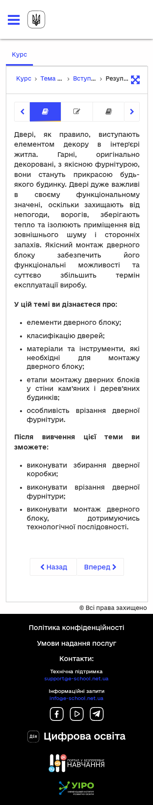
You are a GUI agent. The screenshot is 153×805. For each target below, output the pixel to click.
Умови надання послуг (77, 643)
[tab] (45, 112)
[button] (14, 20)
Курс (22, 58)
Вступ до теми (95, 78)
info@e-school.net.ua (76, 698)
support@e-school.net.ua (76, 678)
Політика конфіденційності (76, 627)
